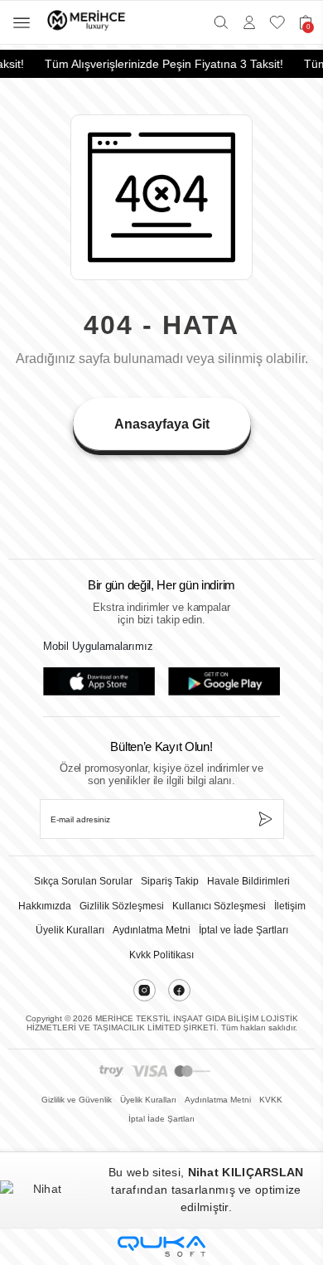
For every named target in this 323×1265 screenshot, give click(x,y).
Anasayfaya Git (162, 424)
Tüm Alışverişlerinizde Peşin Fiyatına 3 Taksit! (160, 63)
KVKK (270, 1099)
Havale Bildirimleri (248, 881)
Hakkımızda (44, 906)
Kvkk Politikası (161, 955)
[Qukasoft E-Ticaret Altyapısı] (161, 1246)
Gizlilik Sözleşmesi (122, 906)
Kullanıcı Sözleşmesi (219, 906)
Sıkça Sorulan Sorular (83, 881)
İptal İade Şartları (161, 1118)
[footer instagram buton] (144, 990)
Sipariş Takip (170, 881)
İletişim (290, 906)
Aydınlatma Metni (151, 930)
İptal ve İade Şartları (243, 930)
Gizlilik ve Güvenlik (76, 1099)
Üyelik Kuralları (70, 930)
